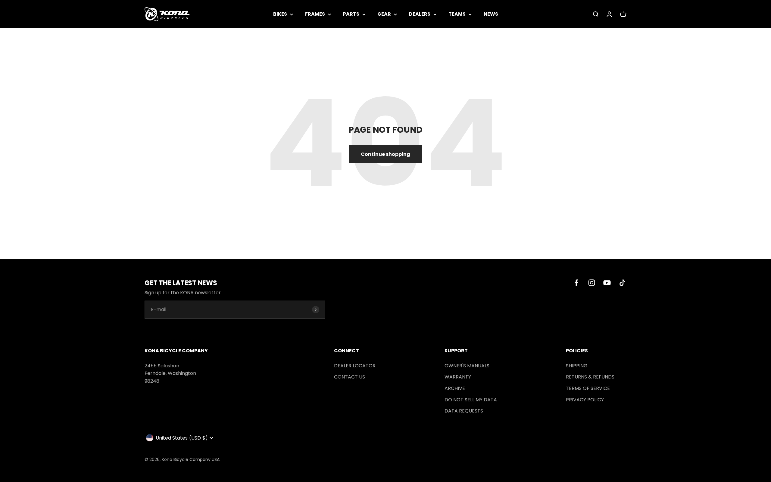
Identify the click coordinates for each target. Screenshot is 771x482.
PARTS (351, 14)
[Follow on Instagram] (592, 283)
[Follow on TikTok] (622, 283)
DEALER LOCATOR (355, 365)
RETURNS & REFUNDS (590, 376)
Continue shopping (385, 154)
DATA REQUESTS (464, 410)
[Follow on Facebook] (576, 283)
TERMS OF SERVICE (588, 388)
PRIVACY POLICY (585, 399)
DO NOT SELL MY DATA (471, 399)
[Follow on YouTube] (607, 283)
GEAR (384, 14)
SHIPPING (577, 365)
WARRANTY (458, 376)
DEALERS (419, 14)
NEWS (491, 14)
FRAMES (315, 14)
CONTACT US (349, 376)
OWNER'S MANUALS (467, 365)
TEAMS (457, 14)
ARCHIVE (455, 388)
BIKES (280, 14)
